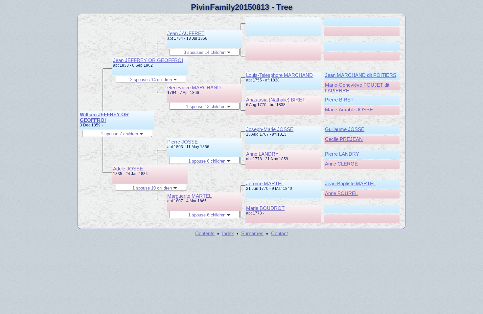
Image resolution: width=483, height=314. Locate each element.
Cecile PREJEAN (344, 139)
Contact (279, 233)
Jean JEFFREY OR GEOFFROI (148, 60)
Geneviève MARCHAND (194, 87)
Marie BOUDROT (265, 208)
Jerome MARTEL (265, 183)
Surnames (252, 233)
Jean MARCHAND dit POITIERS (360, 75)
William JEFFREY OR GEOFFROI (104, 117)
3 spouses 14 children (205, 52)
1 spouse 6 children (207, 161)
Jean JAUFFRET (185, 33)
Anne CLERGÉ (341, 164)
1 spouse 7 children (120, 133)
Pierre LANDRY (342, 154)
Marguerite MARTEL (189, 196)
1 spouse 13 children (206, 106)
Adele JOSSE (128, 168)
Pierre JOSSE (182, 142)
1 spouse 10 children (152, 188)
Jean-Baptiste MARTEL (350, 183)
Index (228, 233)
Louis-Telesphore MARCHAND (279, 75)
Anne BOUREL (341, 193)
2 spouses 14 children (151, 79)
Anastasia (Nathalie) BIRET (275, 99)
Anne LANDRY (262, 154)
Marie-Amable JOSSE (349, 109)
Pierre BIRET (339, 99)
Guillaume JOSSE (344, 129)
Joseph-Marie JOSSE (269, 129)
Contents (205, 233)
